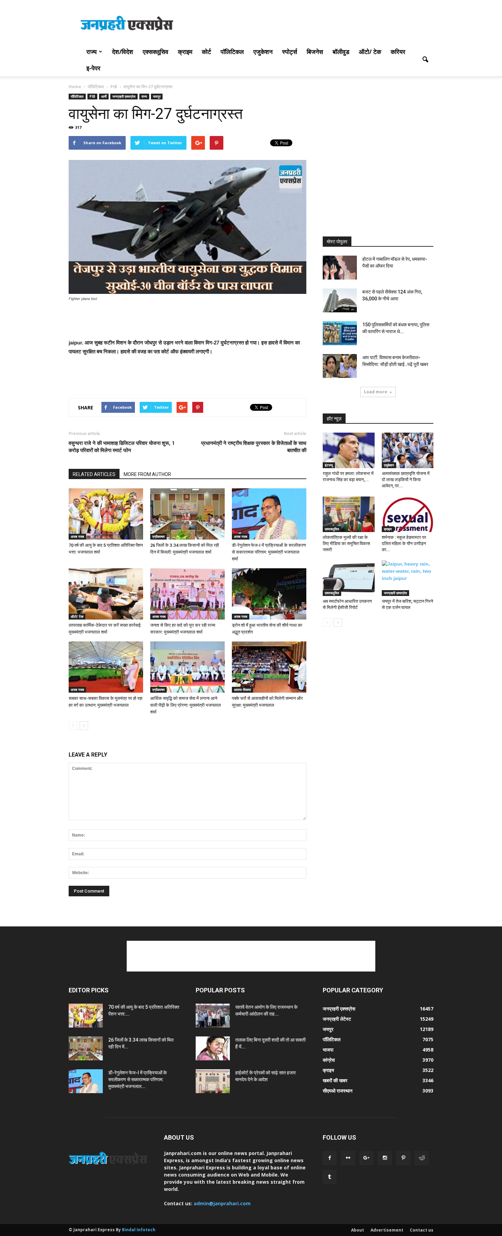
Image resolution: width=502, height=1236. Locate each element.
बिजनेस (315, 51)
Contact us (421, 1230)
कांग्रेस (329, 1060)
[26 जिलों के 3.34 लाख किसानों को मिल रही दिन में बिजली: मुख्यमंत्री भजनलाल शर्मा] (187, 514)
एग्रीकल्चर (158, 536)
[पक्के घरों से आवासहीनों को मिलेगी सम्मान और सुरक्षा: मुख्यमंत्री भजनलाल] (269, 667)
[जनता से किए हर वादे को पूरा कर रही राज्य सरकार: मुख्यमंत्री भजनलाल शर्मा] (187, 594)
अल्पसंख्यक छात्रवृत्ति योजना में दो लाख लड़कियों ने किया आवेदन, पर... (406, 479)
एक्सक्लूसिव (155, 51)
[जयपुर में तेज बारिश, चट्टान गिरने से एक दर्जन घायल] (408, 578)
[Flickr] (348, 1158)
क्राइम (185, 51)
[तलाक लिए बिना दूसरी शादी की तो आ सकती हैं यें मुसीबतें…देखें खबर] (213, 1048)
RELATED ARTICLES (94, 474)
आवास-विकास (242, 689)
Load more (375, 392)
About (357, 1230)
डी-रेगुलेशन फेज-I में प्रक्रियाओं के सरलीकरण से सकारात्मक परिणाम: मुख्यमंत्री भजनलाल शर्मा (269, 552)
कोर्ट (206, 51)
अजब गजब (77, 536)
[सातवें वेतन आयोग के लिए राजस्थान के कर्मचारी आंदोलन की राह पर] (213, 1016)
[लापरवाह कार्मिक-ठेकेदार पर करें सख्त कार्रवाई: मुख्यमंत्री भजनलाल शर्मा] (106, 594)
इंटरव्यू (329, 465)
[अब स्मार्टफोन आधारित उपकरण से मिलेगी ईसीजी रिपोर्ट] (349, 578)
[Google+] (366, 1158)
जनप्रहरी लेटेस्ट (337, 1019)
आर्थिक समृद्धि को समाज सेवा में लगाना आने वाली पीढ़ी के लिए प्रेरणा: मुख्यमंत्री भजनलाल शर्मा (185, 705)
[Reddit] (422, 1158)
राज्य (91, 51)
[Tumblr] (329, 1177)
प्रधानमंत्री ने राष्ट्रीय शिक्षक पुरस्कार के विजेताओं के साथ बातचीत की (253, 446)
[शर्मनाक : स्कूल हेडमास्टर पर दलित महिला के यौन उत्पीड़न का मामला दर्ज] (408, 514)
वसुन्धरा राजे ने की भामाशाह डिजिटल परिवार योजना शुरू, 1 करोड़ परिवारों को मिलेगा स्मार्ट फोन (122, 446)
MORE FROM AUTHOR (147, 474)
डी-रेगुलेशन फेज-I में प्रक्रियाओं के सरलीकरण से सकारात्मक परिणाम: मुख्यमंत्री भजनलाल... (137, 1079)
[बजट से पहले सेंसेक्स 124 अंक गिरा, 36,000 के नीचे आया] (340, 300)
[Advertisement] (309, 25)
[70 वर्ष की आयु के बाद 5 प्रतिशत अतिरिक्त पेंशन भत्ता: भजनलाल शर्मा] (106, 514)
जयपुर (157, 96)
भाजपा (328, 1049)
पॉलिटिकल (232, 51)
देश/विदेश (122, 51)
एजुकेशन (263, 51)
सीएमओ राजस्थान (337, 1090)
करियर (398, 51)
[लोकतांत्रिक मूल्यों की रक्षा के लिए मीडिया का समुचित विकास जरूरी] (349, 514)
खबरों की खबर (335, 1080)
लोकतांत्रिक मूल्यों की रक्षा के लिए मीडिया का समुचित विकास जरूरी (346, 543)
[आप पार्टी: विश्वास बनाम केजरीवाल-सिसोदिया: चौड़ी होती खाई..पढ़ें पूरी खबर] (340, 366)
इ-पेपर (93, 68)
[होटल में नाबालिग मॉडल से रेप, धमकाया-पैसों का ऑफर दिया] (340, 268)
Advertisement (387, 1230)
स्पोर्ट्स (289, 51)
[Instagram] (385, 1158)
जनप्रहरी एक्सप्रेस (124, 96)
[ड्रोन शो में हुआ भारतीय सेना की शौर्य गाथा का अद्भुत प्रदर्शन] (269, 594)
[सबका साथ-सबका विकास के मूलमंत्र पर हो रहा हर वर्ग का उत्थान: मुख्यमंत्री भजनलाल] (106, 667)
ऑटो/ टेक (370, 51)
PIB (92, 96)
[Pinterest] (403, 1158)
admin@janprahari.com (222, 1203)
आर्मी (104, 96)
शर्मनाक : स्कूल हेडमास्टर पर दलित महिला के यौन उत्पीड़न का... (404, 543)
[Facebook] (329, 1158)
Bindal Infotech (138, 1230)
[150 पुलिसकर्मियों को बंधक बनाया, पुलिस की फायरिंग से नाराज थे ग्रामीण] (340, 333)
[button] (425, 60)
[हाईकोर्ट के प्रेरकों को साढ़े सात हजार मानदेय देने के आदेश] (213, 1081)
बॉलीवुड (341, 51)
